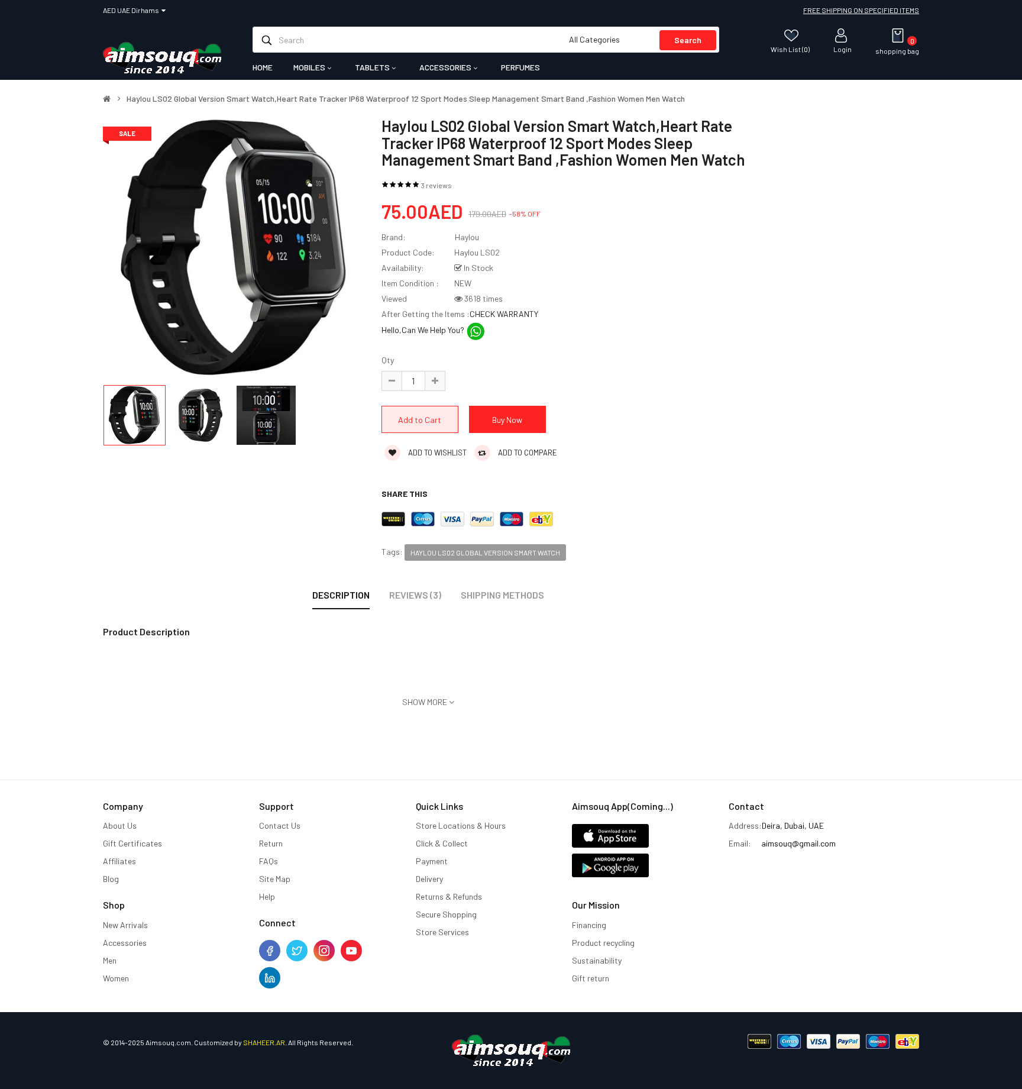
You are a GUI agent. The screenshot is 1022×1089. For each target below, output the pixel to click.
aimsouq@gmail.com (798, 843)
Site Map (274, 879)
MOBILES (310, 67)
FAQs (268, 861)
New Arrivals (125, 925)
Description (341, 594)
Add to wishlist (436, 452)
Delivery (429, 879)
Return (271, 843)
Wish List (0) (790, 49)
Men (110, 960)
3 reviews (436, 185)
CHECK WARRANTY (504, 314)
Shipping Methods (502, 594)
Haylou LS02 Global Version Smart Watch (485, 552)
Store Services (442, 932)
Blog (111, 879)
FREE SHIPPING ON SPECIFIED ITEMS (861, 10)
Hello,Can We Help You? (423, 330)
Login (842, 49)
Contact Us (279, 825)
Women (116, 978)
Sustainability (597, 960)
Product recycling (603, 943)
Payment (432, 861)
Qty (387, 360)
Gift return (590, 978)
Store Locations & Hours (461, 825)
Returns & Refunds (449, 896)
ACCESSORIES (446, 67)
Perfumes (520, 67)
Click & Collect (442, 843)
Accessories (125, 943)
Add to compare (526, 452)
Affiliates (119, 861)
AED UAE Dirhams (132, 10)
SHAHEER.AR (264, 1042)
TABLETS (373, 67)
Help (267, 896)
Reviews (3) (415, 594)
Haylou (467, 237)
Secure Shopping (446, 914)
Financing (589, 925)
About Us (120, 825)
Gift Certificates (132, 843)
